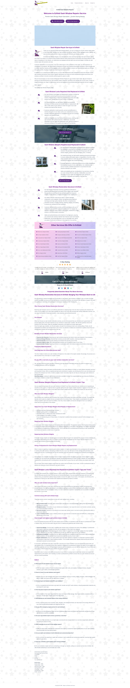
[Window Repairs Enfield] (81, 253)
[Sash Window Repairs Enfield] (82, 231)
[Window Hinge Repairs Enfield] (82, 247)
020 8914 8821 (65, 139)
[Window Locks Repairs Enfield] (82, 250)
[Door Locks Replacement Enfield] (43, 250)
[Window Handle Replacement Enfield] (83, 244)
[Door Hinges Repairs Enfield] (42, 247)
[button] (82, 3)
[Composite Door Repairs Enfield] (43, 237)
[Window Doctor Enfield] (81, 241)
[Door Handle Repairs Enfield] (42, 244)
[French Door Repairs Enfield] (62, 241)
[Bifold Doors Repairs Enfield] (42, 231)
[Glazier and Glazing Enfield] (62, 244)
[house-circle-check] (39, 95)
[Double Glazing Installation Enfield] (43, 256)
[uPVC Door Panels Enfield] (81, 237)
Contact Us (92, 2)
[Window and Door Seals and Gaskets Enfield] (85, 257)
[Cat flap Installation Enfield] (42, 234)
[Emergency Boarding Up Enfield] (63, 234)
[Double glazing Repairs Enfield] (62, 231)
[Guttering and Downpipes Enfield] (63, 247)
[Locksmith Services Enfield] (62, 250)
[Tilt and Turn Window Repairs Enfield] (83, 234)
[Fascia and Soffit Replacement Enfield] (64, 237)
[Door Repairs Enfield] (41, 253)
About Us (87, 2)
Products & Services (78, 2)
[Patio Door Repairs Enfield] (61, 256)
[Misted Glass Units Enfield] (61, 253)
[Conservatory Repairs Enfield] (42, 241)
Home (72, 2)
